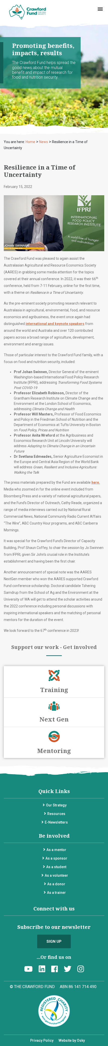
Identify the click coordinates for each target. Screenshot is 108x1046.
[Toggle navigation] (100, 9)
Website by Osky (72, 1040)
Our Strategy (56, 805)
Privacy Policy (41, 1040)
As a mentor (56, 850)
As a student (56, 867)
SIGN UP (54, 941)
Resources (56, 814)
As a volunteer (56, 875)
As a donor (56, 884)
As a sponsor (56, 858)
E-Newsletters (56, 822)
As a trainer (56, 893)
